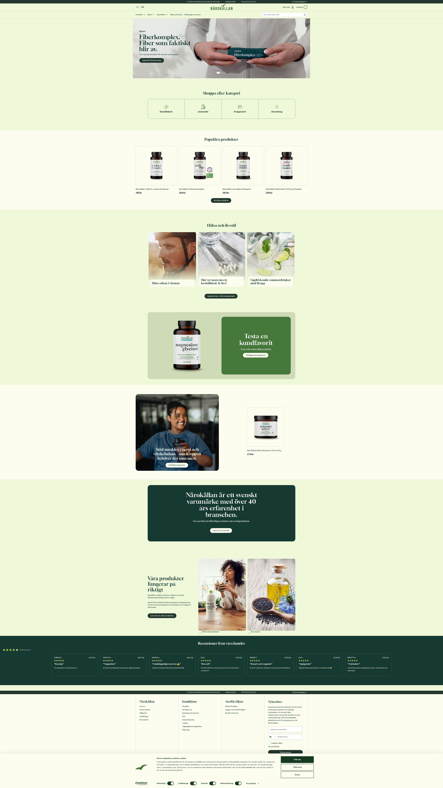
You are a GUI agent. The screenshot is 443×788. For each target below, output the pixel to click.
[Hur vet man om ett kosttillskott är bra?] (221, 261)
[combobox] (272, 737)
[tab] (218, 73)
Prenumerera (285, 752)
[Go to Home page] (221, 7)
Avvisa (297, 775)
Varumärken (161, 15)
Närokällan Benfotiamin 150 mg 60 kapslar (284, 189)
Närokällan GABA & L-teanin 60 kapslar (152, 189)
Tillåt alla (297, 760)
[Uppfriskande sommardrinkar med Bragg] (270, 261)
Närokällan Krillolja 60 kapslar (191, 189)
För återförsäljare (298, 2)
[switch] (193, 783)
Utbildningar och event (192, 15)
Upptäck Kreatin (149, 58)
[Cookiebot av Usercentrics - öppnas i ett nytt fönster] (141, 783)
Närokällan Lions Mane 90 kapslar (236, 189)
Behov (149, 15)
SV (143, 7)
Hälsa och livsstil (176, 15)
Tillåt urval (297, 767)
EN (137, 7)
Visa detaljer (251, 783)
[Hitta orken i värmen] (172, 261)
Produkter (139, 15)
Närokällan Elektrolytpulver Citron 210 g (264, 450)
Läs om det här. (274, 746)
